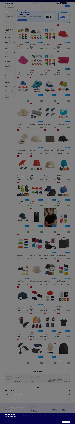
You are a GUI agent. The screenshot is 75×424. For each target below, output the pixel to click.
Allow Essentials (56, 421)
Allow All (66, 421)
